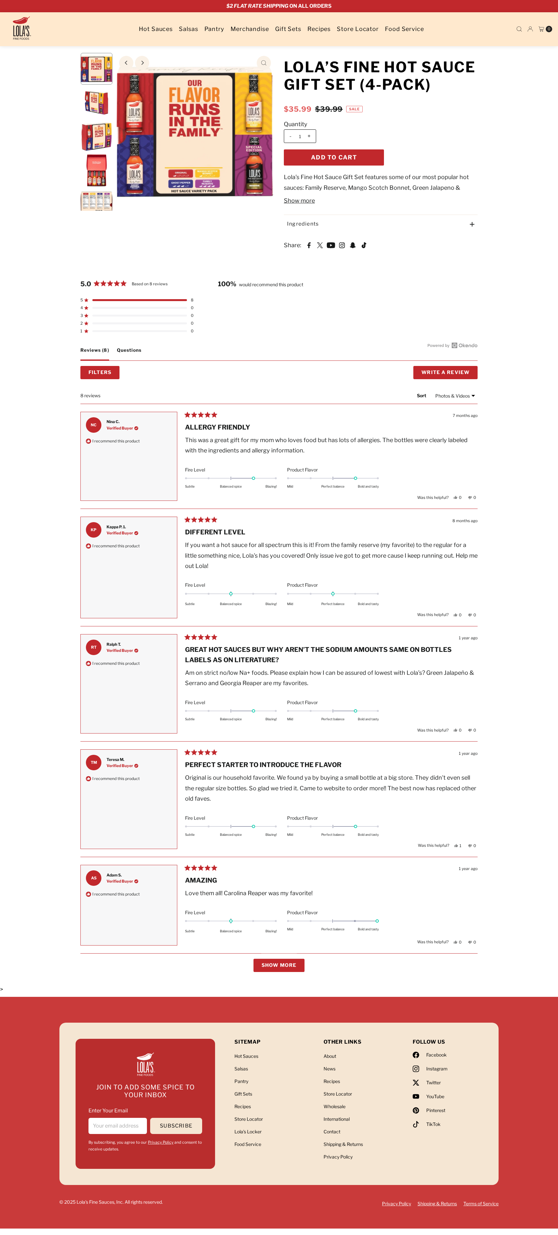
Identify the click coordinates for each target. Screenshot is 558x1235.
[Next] (142, 63)
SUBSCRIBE (176, 1126)
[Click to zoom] (264, 63)
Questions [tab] (129, 353)
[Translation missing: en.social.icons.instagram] (342, 245)
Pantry (214, 28)
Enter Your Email (108, 1111)
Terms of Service (481, 1203)
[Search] (519, 29)
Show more (299, 200)
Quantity (295, 124)
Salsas (188, 28)
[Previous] (126, 63)
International (337, 1119)
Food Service (404, 28)
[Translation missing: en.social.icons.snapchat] (353, 245)
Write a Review (449, 374)
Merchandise (250, 28)
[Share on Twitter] (320, 245)
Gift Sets (288, 28)
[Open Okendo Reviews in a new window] (453, 345)
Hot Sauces (156, 28)
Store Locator (358, 28)
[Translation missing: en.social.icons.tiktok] (364, 245)
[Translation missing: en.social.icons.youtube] (331, 245)
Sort (421, 395)
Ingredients (303, 224)
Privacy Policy (160, 1142)
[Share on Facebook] (309, 245)
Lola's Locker (248, 1131)
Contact (332, 1131)
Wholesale (335, 1106)
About (330, 1056)
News (330, 1068)
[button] (136, 300)
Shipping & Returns (343, 1144)
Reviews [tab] (94, 353)
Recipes (319, 28)
